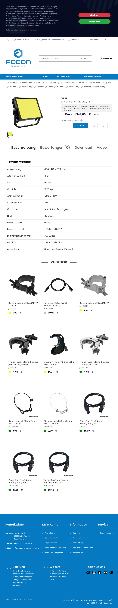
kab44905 (13, 485)
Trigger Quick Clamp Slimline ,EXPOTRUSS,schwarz (23, 363)
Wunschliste (95, 40)
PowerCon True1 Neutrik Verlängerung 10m (91, 422)
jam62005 (84, 306)
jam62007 (13, 308)
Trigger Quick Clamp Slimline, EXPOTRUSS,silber (94, 363)
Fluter (81, 82)
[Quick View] (32, 294)
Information (63, 76)
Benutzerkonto (51, 538)
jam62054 (13, 367)
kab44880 (48, 308)
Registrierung (51, 543)
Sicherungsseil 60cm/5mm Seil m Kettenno (58, 422)
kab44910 (84, 426)
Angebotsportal (92, 76)
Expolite (108, 82)
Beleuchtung (27, 82)
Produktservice (106, 533)
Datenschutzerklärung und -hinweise (21, 30)
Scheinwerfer (69, 82)
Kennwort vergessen (54, 553)
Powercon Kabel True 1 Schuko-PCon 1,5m (55, 304)
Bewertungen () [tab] (55, 147)
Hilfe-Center (16, 599)
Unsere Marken (94, 82)
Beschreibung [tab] (23, 147)
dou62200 (48, 367)
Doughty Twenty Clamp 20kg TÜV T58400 (59, 363)
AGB (7, 599)
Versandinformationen (83, 548)
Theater (40, 87)
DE (108, 40)
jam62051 (84, 367)
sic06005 (48, 426)
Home (45, 76)
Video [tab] (102, 147)
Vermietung (78, 543)
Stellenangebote (80, 538)
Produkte (14, 82)
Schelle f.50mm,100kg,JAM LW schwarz (23, 304)
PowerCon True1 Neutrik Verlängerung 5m (20, 481)
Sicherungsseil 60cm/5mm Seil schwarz (22, 422)
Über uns (77, 533)
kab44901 (48, 485)
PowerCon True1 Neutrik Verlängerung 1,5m (56, 481)
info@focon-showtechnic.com (50, 40)
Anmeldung (50, 533)
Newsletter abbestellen (55, 548)
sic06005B (13, 426)
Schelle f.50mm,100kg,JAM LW (94, 303)
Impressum (78, 553)
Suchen (84, 58)
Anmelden (75, 40)
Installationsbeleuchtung (94, 87)
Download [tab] (83, 147)
